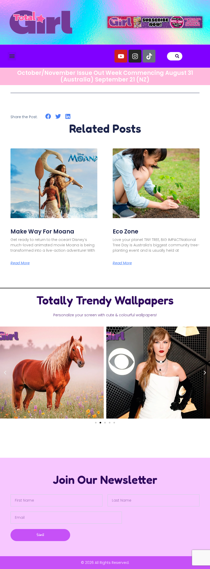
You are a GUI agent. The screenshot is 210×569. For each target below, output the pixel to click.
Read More (20, 263)
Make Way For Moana (42, 232)
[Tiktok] (149, 56)
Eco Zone (125, 232)
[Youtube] (120, 56)
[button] (12, 56)
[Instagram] (135, 56)
